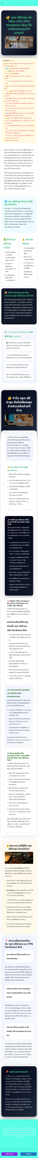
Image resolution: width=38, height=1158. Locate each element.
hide (12, 60)
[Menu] (2, 3)
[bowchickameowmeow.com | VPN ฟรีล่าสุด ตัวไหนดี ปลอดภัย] (19, 3)
